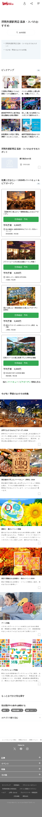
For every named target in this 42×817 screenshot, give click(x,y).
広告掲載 (16, 796)
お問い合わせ (13, 792)
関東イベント (33, 740)
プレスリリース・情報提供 (29, 792)
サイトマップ (6, 785)
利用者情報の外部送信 (9, 789)
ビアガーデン (25, 381)
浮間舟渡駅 (15, 710)
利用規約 (16, 785)
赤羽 (4, 710)
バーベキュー (12, 381)
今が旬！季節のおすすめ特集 (16, 50)
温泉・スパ (29, 710)
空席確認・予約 (21, 219)
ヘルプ (3, 792)
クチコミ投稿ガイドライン (28, 789)
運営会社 (25, 796)
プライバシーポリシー (30, 785)
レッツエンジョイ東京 (9, 740)
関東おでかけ (23, 740)
